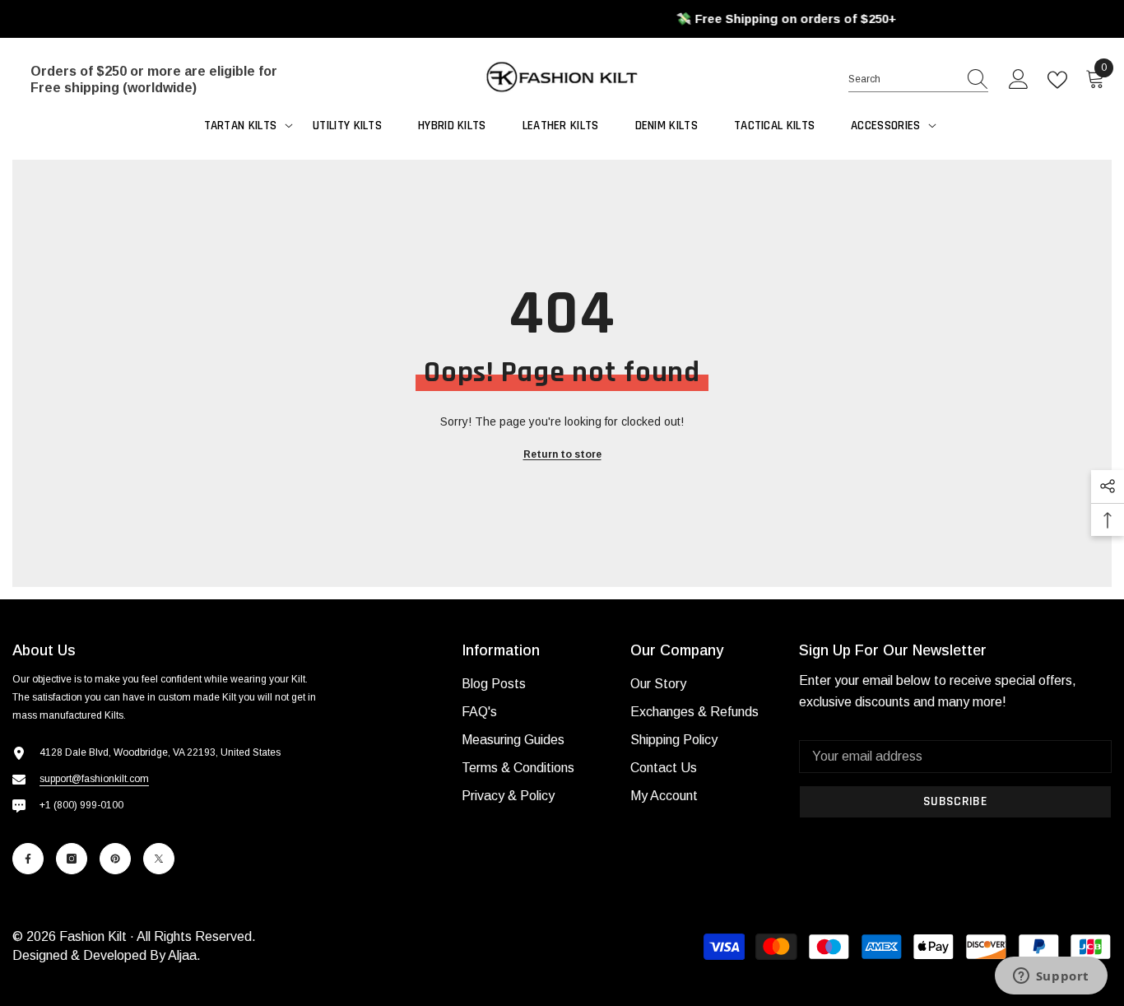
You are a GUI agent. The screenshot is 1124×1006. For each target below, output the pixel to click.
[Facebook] (28, 858)
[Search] (918, 79)
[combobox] (902, 79)
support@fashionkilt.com (94, 779)
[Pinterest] (115, 858)
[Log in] (1019, 80)
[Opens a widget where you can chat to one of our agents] (1051, 977)
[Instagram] (71, 858)
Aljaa (182, 955)
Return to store (562, 454)
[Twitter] (158, 858)
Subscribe (955, 801)
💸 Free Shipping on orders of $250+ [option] (562, 19)
